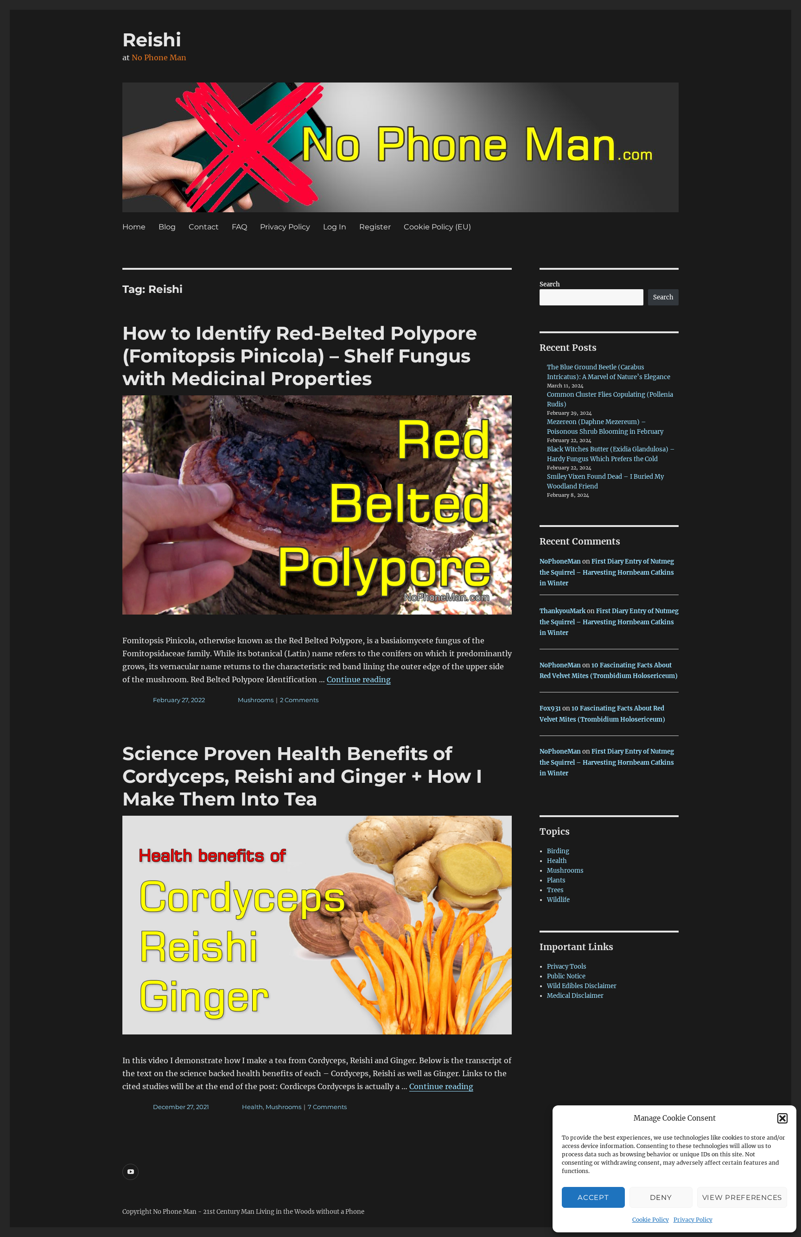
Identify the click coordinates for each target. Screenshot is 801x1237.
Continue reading (359, 679)
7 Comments (327, 1106)
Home (134, 226)
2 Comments (299, 700)
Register (375, 226)
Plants (556, 880)
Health (252, 1106)
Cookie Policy (650, 1219)
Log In (334, 226)
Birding (558, 851)
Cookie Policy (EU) (437, 226)
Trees (555, 890)
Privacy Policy (693, 1219)
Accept (593, 1197)
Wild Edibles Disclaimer (582, 986)
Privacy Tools (566, 967)
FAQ (239, 226)
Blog (167, 226)
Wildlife (558, 900)
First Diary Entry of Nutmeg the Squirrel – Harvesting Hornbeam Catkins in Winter (607, 572)
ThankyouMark (562, 611)
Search (550, 284)
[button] (782, 1118)
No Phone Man (159, 57)
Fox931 (550, 708)
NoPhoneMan (560, 561)
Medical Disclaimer (575, 996)
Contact (204, 226)
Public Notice (566, 976)
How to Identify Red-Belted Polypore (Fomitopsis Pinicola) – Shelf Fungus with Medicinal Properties (299, 356)
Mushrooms (255, 700)
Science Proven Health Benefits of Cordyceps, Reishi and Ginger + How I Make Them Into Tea (302, 776)
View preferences (742, 1197)
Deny (661, 1197)
